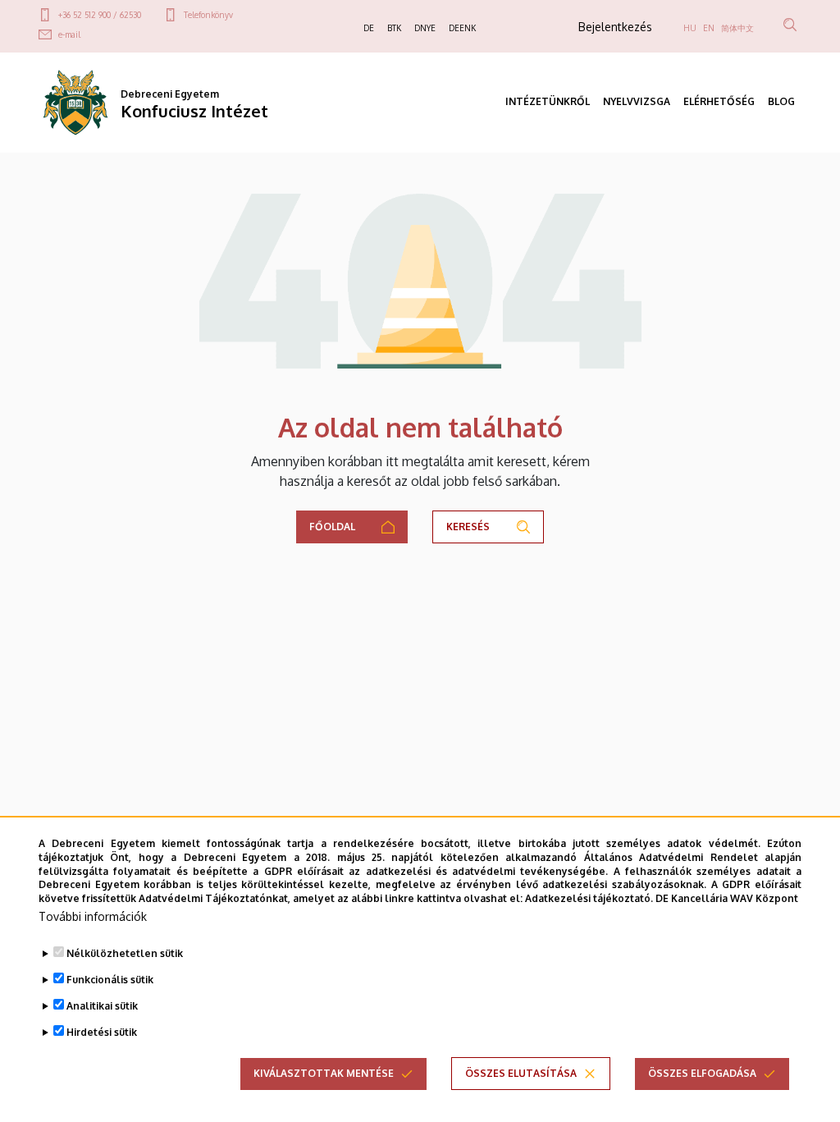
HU (689, 28)
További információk (93, 916)
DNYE (425, 28)
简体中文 (737, 28)
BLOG (781, 101)
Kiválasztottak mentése (323, 1073)
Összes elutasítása (521, 1073)
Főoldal (332, 526)
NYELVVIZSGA (636, 101)
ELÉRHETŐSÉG (719, 101)
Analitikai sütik (102, 1006)
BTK (394, 28)
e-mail (69, 34)
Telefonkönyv (208, 15)
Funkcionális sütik (109, 979)
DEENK (462, 28)
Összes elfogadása (702, 1073)
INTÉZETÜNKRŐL (547, 101)
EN (708, 28)
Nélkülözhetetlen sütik (124, 953)
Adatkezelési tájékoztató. (589, 898)
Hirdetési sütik (101, 1032)
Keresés (468, 526)
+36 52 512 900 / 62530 (99, 15)
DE (368, 28)
